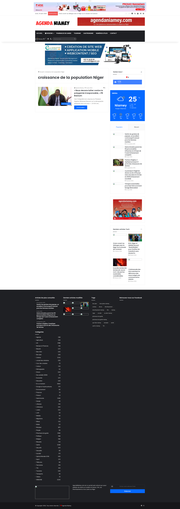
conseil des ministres (42, 360)
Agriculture (39, 340)
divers (100, 306)
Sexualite (39, 450)
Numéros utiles (102, 33)
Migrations (39, 418)
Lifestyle (38, 404)
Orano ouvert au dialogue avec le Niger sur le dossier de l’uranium (119, 246)
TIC (37, 468)
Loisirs (38, 410)
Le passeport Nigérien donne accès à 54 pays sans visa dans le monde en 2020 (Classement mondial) (133, 175)
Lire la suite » (80, 107)
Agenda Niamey (80, 88)
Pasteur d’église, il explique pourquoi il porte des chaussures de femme (133, 163)
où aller (100, 313)
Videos (38, 476)
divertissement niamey (98, 310)
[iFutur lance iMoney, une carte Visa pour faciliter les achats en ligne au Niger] (67, 304)
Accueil (39, 33)
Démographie (40, 369)
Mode (38, 424)
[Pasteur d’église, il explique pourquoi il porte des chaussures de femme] (118, 162)
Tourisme (77, 33)
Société (38, 453)
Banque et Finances (42, 346)
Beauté (38, 349)
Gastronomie (88, 33)
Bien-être (39, 351)
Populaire (119, 127)
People (38, 430)
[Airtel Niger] (90, 7)
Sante (38, 445)
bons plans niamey (104, 303)
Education (39, 381)
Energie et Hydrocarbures (44, 386)
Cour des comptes (41, 363)
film (108, 310)
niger (93, 313)
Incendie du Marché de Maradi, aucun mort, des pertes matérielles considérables (120, 272)
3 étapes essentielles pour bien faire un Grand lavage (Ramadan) (133, 186)
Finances (39, 392)
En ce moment (40, 383)
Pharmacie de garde (63, 33)
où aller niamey (108, 313)
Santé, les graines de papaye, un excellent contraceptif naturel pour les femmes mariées (132, 138)
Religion (38, 439)
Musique (38, 427)
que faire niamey (96, 322)
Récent (136, 127)
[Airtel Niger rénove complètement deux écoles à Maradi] (85, 315)
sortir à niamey (96, 326)
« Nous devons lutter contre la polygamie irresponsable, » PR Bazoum (88, 93)
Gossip (38, 401)
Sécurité (38, 447)
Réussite (38, 442)
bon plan (94, 303)
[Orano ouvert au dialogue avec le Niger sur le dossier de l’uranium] (120, 237)
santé (112, 322)
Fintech (38, 395)
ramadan (106, 322)
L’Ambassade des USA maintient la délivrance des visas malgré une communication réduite (134, 274)
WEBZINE (49, 33)
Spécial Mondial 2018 (42, 456)
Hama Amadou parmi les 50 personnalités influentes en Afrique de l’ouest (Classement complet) (133, 151)
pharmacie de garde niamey (99, 319)
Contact (113, 33)
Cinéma (38, 357)
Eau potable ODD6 (41, 375)
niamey (113, 310)
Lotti (37, 413)
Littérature (39, 407)
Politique (38, 436)
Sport (38, 459)
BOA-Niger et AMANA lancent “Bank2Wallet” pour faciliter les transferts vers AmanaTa (134, 248)
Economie (39, 378)
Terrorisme (39, 465)
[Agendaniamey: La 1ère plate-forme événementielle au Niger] (52, 23)
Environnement (40, 389)
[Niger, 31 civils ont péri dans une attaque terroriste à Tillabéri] (85, 309)
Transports (39, 474)
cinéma (94, 306)
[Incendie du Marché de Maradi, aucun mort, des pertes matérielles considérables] (120, 262)
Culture (38, 366)
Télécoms (39, 462)
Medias (38, 415)
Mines (38, 421)
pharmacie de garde (97, 316)
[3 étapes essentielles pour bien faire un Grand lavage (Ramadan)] (118, 187)
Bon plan (39, 354)
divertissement (108, 306)
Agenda (38, 337)
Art (37, 343)
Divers (38, 372)
